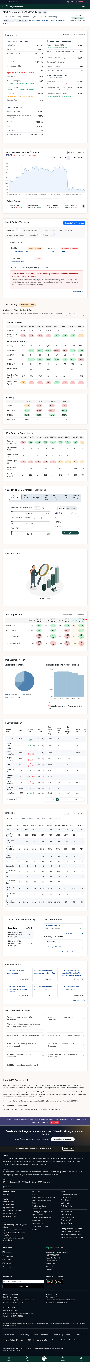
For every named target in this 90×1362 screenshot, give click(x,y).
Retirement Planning (38, 1209)
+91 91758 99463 (16, 1316)
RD (19, 1182)
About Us (49, 1266)
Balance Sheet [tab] (27, 818)
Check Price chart (18, 262)
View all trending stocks (71, 952)
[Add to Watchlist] (40, 12)
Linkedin (9, 1252)
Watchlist (6, 1194)
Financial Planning (38, 1223)
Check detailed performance (22, 251)
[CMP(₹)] (24, 731)
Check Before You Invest (74, 223)
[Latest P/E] (81, 731)
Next (76, 799)
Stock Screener (8, 1158)
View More (77, 291)
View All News (78, 1000)
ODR (29, 1340)
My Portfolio (65, 1203)
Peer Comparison (13, 723)
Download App (14, 2)
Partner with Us (51, 1261)
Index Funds (54, 1175)
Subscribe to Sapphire (63, 1139)
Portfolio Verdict (66, 1206)
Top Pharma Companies (37, 1164)
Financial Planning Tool (69, 1194)
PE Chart (71, 153)
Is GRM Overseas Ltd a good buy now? (22, 1065)
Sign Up (85, 6)
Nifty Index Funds (26, 1175)
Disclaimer (56, 1335)
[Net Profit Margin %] (71, 731)
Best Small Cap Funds (58, 1172)
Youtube (9, 1260)
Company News (43, 1158)
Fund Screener (26, 1172)
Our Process (50, 1264)
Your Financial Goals (39, 1206)
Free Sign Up (23, 1286)
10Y (78, 158)
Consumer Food (34, 20)
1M (57, 158)
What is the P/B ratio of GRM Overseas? (64, 1035)
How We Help (36, 1220)
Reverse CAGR (37, 1182)
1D (54, 158)
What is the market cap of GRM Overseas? (60, 1018)
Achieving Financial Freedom (41, 1217)
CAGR (28, 1182)
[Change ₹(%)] (34, 731)
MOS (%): (58, 527)
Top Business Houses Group (12, 1210)
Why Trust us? (66, 1220)
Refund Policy (24, 1335)
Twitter (9, 1267)
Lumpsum (13, 1182)
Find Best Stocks (8, 1205)
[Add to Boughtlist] (45, 12)
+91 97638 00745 (16, 1303)
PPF (23, 1182)
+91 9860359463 (52, 1255)
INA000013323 (54, 1148)
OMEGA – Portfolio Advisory (71, 1231)
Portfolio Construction (40, 1226)
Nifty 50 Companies (24, 1161)
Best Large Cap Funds (10, 1175)
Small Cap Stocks (74, 1161)
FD (8, 1182)
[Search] (44, 1358)
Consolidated (79, 35)
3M (61, 158)
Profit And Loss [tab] (12, 818)
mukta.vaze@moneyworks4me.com (62, 1300)
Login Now (54, 1122)
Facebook (10, 1256)
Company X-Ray (66, 1197)
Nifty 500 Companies (40, 1161)
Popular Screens (31, 1158)
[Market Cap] (44, 731)
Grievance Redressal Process (13, 1340)
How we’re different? (68, 1217)
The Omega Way (66, 1214)
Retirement (47, 1182)
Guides (34, 1203)
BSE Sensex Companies (58, 1161)
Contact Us (50, 1269)
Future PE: (15, 528)
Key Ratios (80, 153)
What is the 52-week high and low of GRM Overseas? (22, 1045)
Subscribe (79, 2)
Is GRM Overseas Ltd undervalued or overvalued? (62, 1055)
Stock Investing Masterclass (41, 1200)
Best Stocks (19, 1158)
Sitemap (34, 1229)
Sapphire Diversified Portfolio (71, 1234)
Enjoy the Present (38, 1214)
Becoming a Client (67, 1211)
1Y (68, 158)
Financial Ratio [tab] (53, 818)
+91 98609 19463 (60, 1303)
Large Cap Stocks (21, 1164)
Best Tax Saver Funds (41, 1175)
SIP (4, 1182)
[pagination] (81, 799)
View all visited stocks (72, 933)
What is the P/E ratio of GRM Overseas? (23, 1035)
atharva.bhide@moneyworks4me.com (20, 1313)
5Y (75, 158)
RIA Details (68, 1148)
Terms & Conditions (41, 1335)
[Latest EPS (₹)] (62, 731)
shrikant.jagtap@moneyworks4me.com (20, 1300)
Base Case (61, 508)
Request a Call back (53, 1258)
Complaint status (9, 1335)
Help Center (70, 2)
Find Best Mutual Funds (11, 1172)
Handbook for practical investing (43, 1197)
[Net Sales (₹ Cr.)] (53, 729)
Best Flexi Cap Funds (75, 1172)
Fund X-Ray (65, 1200)
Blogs (33, 1194)
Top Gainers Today (9, 1161)
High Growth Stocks (75, 1158)
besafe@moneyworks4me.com (57, 1252)
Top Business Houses (58, 1158)
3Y (71, 158)
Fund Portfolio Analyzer (40, 1172)
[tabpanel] (45, 864)
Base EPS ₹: (58, 517)
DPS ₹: (58, 522)
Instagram (9, 1263)
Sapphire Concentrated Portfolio (72, 1237)
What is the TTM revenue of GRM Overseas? (61, 1045)
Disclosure (68, 1335)
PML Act (80, 1335)
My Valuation (71, 508)
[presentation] (83, 205)
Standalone (67, 35)
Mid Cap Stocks (8, 1164)
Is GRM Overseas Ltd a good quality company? (21, 1055)
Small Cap (45, 20)
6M (65, 158)
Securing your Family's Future (42, 1212)
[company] (14, 731)
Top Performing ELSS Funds (12, 1230)
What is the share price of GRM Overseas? (19, 1018)
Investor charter (41, 1340)
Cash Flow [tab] (40, 818)
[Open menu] (2, 7)
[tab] (13, 230)
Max (82, 158)
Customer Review (67, 1223)
